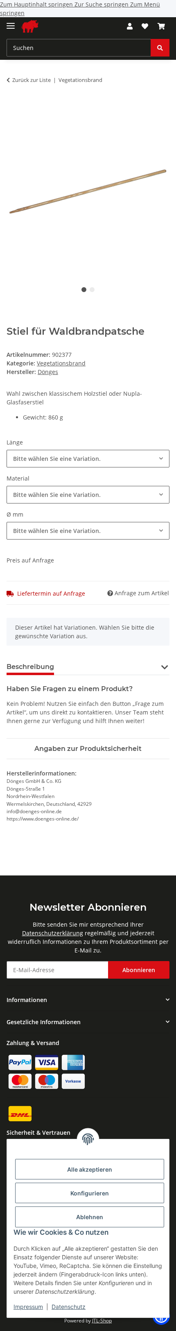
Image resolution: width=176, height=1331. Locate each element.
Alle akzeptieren (89, 1169)
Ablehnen (89, 1216)
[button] (129, 26)
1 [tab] (83, 289)
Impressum (28, 1306)
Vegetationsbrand (61, 363)
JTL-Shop (102, 1320)
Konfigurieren (89, 1193)
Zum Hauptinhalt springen (37, 4)
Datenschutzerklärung (52, 933)
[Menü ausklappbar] (11, 22)
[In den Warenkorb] (13, 105)
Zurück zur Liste (31, 80)
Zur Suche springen (102, 4)
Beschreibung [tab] (30, 667)
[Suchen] (160, 48)
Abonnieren (138, 970)
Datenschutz (69, 1306)
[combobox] (88, 458)
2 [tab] (92, 289)
